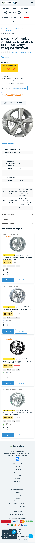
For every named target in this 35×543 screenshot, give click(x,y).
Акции (17, 467)
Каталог (18, 27)
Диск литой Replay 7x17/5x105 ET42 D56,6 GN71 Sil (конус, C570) (17, 258)
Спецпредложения (17, 506)
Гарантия (17, 501)
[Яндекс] (15, 525)
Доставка (17, 495)
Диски (17, 487)
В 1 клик (21, 279)
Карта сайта (17, 512)
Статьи (17, 472)
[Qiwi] (19, 525)
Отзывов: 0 (15, 52)
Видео (17, 478)
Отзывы (5, 219)
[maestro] (8, 525)
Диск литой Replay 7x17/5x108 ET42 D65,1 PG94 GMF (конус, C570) (17, 362)
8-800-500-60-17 (17, 514)
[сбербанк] (12, 525)
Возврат (17, 498)
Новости (17, 469)
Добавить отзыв (26, 52)
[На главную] (17, 447)
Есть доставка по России (9, 81)
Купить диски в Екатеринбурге (11, 28)
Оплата (17, 493)
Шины (17, 484)
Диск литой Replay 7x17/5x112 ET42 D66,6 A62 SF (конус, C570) (17, 310)
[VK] (17, 459)
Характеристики (8, 144)
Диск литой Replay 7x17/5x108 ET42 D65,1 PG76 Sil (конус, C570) (17, 413)
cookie (6, 537)
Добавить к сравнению (13, 103)
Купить (8, 279)
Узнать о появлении (19, 88)
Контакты (17, 481)
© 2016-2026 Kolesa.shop (16, 529)
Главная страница (7, 27)
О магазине (17, 464)
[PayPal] (24, 525)
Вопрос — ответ (8, 223)
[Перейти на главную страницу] (9, 3)
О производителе (8, 214)
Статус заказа (18, 509)
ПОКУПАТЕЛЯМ (17, 490)
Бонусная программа (17, 503)
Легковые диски (6, 30)
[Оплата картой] (17, 521)
